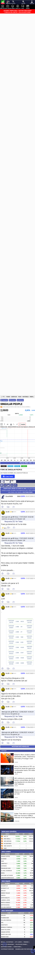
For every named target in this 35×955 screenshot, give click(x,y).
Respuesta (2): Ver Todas (14, 716)
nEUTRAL (17, 466)
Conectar (32, 3)
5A (8, 460)
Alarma (21, 400)
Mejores (5, 485)
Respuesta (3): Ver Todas (14, 521)
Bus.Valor (13, 3)
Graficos (8, 485)
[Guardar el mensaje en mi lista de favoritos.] (14, 507)
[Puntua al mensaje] (4, 507)
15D (31, 460)
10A (5, 460)
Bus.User (23, 3)
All (1, 460)
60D (24, 460)
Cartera (13, 400)
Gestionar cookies (6, 946)
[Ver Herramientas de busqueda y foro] (2, 481)
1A (14, 460)
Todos (7, 480)
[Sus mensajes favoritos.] (15, 485)
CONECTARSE (9, 476)
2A (11, 460)
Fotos (12, 485)
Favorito (4, 400)
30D (27, 460)
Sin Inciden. (10, 466)
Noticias (1, 485)
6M (21, 460)
